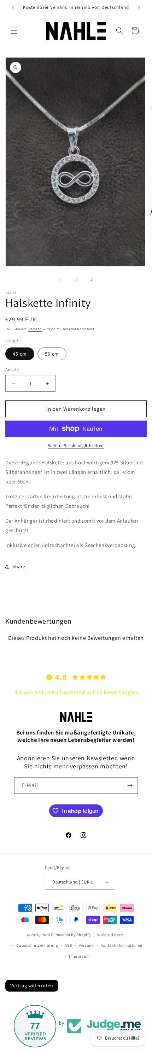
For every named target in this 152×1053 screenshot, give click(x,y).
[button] (14, 30)
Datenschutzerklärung (37, 945)
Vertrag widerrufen (31, 985)
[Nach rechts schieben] (91, 279)
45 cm (20, 354)
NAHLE (47, 934)
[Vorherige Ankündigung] (13, 8)
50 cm (52, 354)
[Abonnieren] (130, 785)
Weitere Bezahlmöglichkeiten (76, 445)
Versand (35, 329)
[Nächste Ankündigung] (139, 8)
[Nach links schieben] (60, 279)
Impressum (79, 956)
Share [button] (18, 566)
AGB (68, 945)
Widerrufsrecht (111, 934)
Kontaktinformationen (121, 945)
